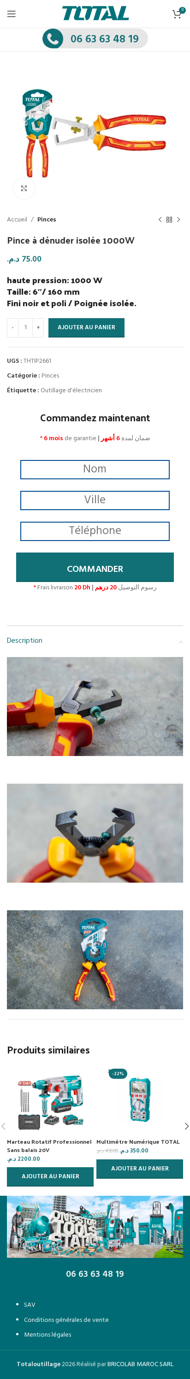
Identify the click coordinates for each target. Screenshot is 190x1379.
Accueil (17, 220)
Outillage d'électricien (71, 390)
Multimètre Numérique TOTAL (138, 1141)
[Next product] (178, 220)
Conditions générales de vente (66, 1320)
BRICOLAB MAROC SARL (140, 1364)
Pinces (46, 220)
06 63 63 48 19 (105, 39)
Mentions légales (47, 1335)
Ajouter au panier (86, 327)
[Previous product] (160, 220)
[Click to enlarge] (24, 188)
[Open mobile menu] (11, 14)
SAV (30, 1305)
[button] (50, 1177)
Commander (95, 569)
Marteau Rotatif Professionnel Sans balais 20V (49, 1145)
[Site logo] (95, 14)
